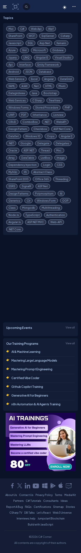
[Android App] (52, 486)
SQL (30, 43)
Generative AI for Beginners (29, 395)
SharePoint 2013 (18, 179)
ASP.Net (43, 186)
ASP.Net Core (62, 129)
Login (46, 164)
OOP (65, 200)
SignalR (26, 186)
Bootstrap (50, 93)
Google (26, 143)
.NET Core (15, 229)
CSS (59, 164)
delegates (62, 143)
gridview (58, 50)
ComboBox (30, 122)
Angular (49, 79)
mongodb (28, 207)
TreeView (54, 100)
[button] (74, 6)
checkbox (40, 129)
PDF (23, 114)
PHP (67, 107)
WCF (32, 35)
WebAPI (61, 122)
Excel (34, 79)
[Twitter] (19, 486)
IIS (25, 172)
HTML (48, 86)
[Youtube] (36, 486)
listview (58, 114)
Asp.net (45, 43)
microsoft (39, 50)
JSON (28, 71)
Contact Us (26, 495)
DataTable (27, 157)
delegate (43, 143)
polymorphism (44, 193)
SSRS (12, 186)
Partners (18, 500)
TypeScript (33, 215)
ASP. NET (29, 150)
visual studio (63, 57)
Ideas (64, 500)
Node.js (14, 215)
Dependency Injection (23, 164)
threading (61, 179)
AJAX (24, 86)
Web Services (17, 100)
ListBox (45, 157)
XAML (12, 86)
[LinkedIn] (27, 486)
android (14, 71)
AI (61, 193)
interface (25, 64)
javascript (15, 43)
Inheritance (40, 114)
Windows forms (19, 107)
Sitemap (58, 506)
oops (50, 136)
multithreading (51, 207)
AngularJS (42, 57)
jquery (13, 57)
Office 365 (42, 179)
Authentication (55, 215)
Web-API (56, 222)
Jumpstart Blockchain (51, 518)
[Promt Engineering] (40, 442)
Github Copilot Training (27, 386)
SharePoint (15, 35)
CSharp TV (15, 512)
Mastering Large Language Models (34, 360)
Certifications (42, 506)
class (12, 207)
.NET (47, 122)
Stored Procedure (46, 107)
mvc (11, 28)
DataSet (14, 136)
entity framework (48, 64)
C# (22, 28)
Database (45, 71)
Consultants (51, 500)
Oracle (13, 150)
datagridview (17, 93)
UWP (12, 114)
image (61, 157)
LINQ (26, 57)
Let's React (44, 512)
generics (14, 200)
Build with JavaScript (40, 524)
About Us (11, 495)
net (36, 86)
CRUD (12, 122)
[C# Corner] (15, 6)
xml (24, 50)
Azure (12, 50)
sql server (48, 35)
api (11, 64)
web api (36, 28)
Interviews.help (26, 518)
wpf (51, 28)
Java (34, 93)
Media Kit (70, 495)
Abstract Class (42, 172)
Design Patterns (18, 193)
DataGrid (66, 79)
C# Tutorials (33, 500)
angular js (15, 222)
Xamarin (61, 43)
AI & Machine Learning (25, 351)
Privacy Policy (44, 495)
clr (28, 200)
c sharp (37, 100)
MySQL (13, 172)
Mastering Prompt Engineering (31, 369)
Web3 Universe (62, 512)
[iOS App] (60, 486)
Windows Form (46, 200)
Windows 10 (32, 136)
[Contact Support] (68, 486)
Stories (70, 506)
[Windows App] (45, 486)
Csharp (65, 35)
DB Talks (29, 512)
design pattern (18, 129)
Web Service (16, 79)
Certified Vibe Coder (25, 378)
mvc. (59, 150)
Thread (45, 150)
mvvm (62, 86)
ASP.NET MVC (35, 222)
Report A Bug (14, 506)
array (12, 157)
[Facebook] (12, 486)
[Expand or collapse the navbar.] (5, 6)
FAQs (28, 506)
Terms (58, 495)
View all (70, 327)
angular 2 (66, 136)
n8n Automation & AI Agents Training (35, 404)
